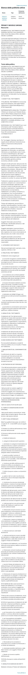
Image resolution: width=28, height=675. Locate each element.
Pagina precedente (22, 5)
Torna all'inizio (21, 673)
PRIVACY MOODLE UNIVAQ (4, 18)
